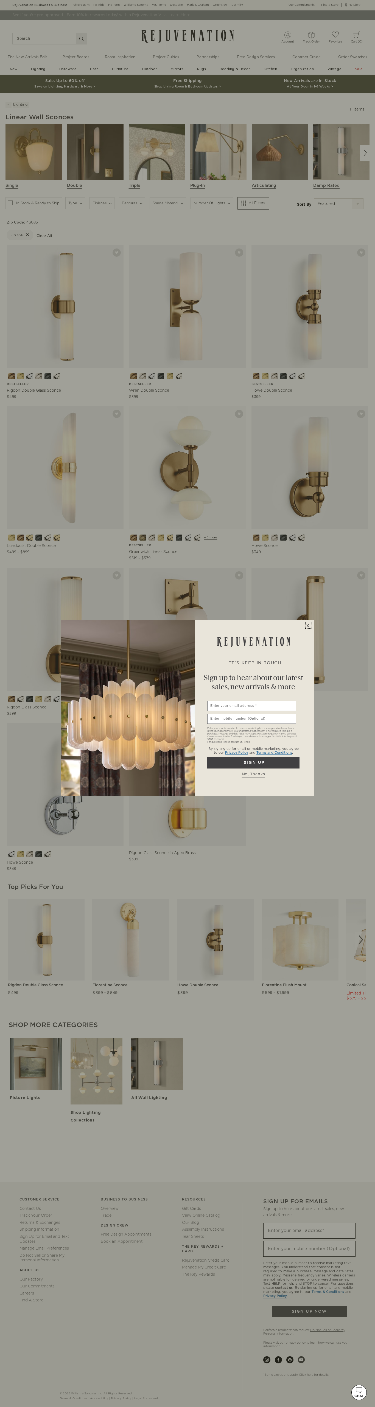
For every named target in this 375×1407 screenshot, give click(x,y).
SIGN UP (253, 763)
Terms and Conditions (274, 752)
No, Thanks (253, 774)
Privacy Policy (236, 752)
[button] (359, 1392)
